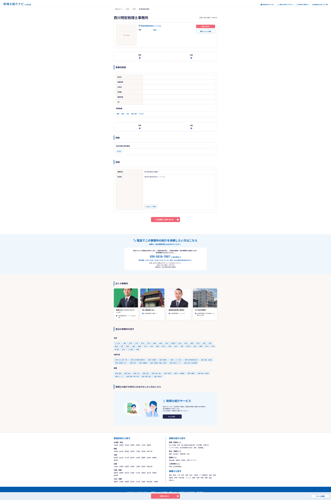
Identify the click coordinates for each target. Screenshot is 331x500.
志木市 (145, 346)
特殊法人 (171, 480)
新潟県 (116, 458)
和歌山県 (149, 466)
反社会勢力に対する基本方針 (186, 492)
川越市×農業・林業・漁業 (132, 376)
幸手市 (213, 346)
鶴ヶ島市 (117, 349)
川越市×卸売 (145, 373)
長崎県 (127, 482)
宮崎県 (143, 482)
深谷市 (198, 343)
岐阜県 (149, 458)
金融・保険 (212, 475)
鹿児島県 (149, 482)
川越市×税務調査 (143, 363)
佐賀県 (121, 482)
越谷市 (116, 346)
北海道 (116, 445)
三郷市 (194, 346)
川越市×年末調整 (152, 360)
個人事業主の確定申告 (188, 445)
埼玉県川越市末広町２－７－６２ (151, 26)
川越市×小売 (136, 373)
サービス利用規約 (162, 492)
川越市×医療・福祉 (146, 376)
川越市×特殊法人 (158, 376)
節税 (195, 448)
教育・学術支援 (179, 478)
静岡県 (154, 458)
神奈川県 (149, 451)
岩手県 (127, 445)
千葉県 (138, 451)
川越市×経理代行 (163, 360)
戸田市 (127, 346)
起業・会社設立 (174, 454)
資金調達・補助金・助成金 (177, 460)
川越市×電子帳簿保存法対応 (191, 360)
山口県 (138, 473)
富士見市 (188, 346)
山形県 (143, 445)
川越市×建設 (118, 373)
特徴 (139, 55)
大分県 (138, 482)
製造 (174, 475)
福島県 (149, 445)
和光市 (151, 346)
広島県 (132, 473)
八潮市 (181, 346)
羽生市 (185, 343)
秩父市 (142, 343)
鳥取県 (116, 473)
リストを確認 (320, 496)
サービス (188, 478)
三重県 (138, 466)
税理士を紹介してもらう (286, 4)
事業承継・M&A (185, 454)
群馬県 (127, 451)
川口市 (136, 343)
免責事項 (153, 492)
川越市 (134, 9)
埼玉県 (127, 9)
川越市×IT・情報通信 (179, 373)
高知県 (116, 475)
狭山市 (179, 343)
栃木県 (121, 451)
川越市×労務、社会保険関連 (190, 363)
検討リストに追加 (205, 31)
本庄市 (166, 343)
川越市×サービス (119, 376)
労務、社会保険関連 (175, 466)
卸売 (182, 475)
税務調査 (200, 448)
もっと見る (171, 417)
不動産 (196, 475)
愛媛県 (154, 473)
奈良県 (132, 466)
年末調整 (199, 445)
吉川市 (123, 349)
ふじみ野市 (130, 349)
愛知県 (116, 460)
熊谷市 (130, 343)
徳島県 (143, 473)
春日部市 (173, 343)
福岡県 (116, 482)
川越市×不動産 (167, 373)
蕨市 (122, 346)
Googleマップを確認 (151, 206)
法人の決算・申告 (174, 445)
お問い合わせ (205, 26)
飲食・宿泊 (188, 475)
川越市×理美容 (190, 373)
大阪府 (116, 466)
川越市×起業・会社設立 (206, 360)
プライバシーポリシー (143, 492)
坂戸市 (207, 346)
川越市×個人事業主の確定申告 (137, 360)
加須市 (160, 343)
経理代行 (206, 445)
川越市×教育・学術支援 (203, 373)
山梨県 (138, 458)
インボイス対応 (174, 448)
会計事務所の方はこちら (319, 4)
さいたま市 (117, 343)
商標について (173, 492)
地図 (191, 55)
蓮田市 (200, 346)
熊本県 (132, 482)
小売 (178, 475)
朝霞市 (139, 346)
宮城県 (132, 445)
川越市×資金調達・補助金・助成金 (158, 363)
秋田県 (138, 445)
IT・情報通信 (203, 475)
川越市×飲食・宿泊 (156, 373)
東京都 (143, 451)
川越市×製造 (127, 373)
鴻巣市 (192, 343)
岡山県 (127, 473)
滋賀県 (143, 466)
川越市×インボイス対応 (175, 360)
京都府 (121, 466)
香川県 (149, 473)
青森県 (121, 445)
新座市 (157, 346)
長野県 (143, 458)
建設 (170, 475)
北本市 (175, 346)
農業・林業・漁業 (197, 478)
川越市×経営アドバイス (175, 363)
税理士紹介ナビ (118, 9)
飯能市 (154, 343)
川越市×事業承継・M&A (121, 363)
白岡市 (137, 349)
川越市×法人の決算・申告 (121, 360)
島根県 (121, 473)
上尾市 (204, 343)
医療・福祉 (208, 478)
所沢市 (148, 343)
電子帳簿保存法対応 (186, 448)
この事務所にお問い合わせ (164, 219)
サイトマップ (131, 492)
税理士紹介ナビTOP (268, 4)
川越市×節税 (133, 363)
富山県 (121, 458)
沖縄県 (156, 482)
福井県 (132, 458)
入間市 (133, 346)
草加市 (210, 343)
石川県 (127, 458)
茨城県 (116, 451)
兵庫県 (127, 466)
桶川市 (163, 346)
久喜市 (169, 346)
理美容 (171, 478)
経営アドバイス (192, 460)
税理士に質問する (304, 4)
